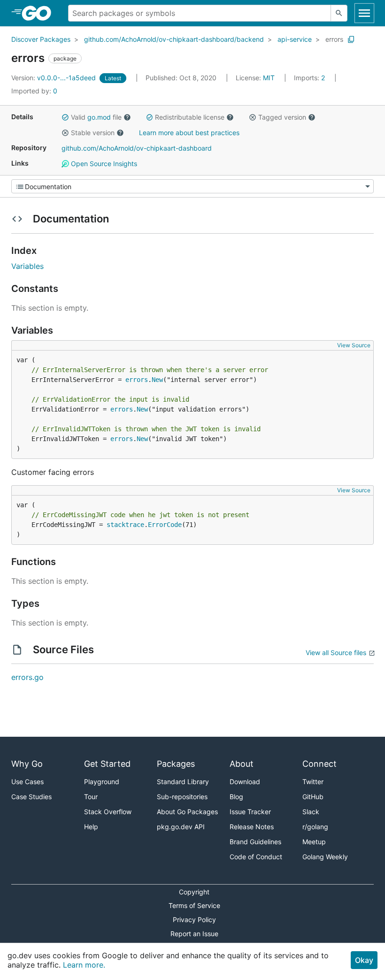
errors (334, 39)
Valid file (96, 117)
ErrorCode (165, 524)
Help (91, 827)
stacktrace (125, 524)
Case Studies (31, 797)
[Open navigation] (364, 13)
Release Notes (252, 827)
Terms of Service (194, 905)
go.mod (99, 117)
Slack (310, 812)
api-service (294, 39)
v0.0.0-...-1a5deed (54, 78)
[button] (65, 117)
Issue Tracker (250, 812)
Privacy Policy (194, 920)
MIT (269, 78)
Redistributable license (189, 117)
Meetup (314, 842)
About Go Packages (187, 812)
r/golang (315, 827)
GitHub (312, 797)
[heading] (39, 13)
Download (245, 782)
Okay (364, 960)
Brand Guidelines (255, 842)
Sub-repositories (182, 797)
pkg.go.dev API (181, 827)
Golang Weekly (325, 857)
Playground (101, 782)
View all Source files (336, 652)
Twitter (312, 782)
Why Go (27, 764)
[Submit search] (339, 13)
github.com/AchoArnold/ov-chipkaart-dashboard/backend (174, 39)
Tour (91, 797)
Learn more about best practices (189, 133)
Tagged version (282, 117)
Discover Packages (40, 39)
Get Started (107, 764)
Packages (176, 764)
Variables (27, 266)
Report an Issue (194, 934)
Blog (236, 797)
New (157, 379)
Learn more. (84, 964)
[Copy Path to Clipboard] (351, 39)
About (242, 764)
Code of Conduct (256, 857)
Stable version (92, 133)
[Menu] (192, 186)
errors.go (27, 677)
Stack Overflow (107, 812)
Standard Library (183, 782)
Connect (319, 764)
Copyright (194, 892)
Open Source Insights (103, 164)
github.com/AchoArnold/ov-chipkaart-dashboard (137, 148)
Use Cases (27, 782)
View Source (353, 345)
